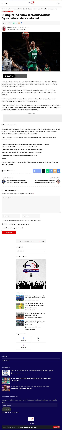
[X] (38, 339)
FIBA (33, 162)
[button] (56, 427)
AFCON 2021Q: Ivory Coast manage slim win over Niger (20, 155)
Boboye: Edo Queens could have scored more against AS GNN (30, 386)
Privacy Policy (23, 427)
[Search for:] (29, 241)
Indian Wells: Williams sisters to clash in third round (20, 147)
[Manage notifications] (58, 427)
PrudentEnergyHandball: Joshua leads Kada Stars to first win (22, 152)
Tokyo (3, 164)
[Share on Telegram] (16, 23)
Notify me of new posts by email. (13, 228)
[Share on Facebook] (9, 23)
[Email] (19, 23)
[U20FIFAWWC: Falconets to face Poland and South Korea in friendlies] (20, 323)
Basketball (5, 11)
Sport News (20, 76)
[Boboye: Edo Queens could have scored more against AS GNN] (6, 388)
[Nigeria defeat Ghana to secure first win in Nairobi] (20, 316)
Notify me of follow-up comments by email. (16, 224)
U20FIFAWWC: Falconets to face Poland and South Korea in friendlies (35, 322)
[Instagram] (23, 346)
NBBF (37, 162)
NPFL (37, 300)
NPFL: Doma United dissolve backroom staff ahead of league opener (32, 370)
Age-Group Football (32, 327)
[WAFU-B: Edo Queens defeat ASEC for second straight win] (20, 306)
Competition (30, 307)
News (11, 11)
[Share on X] (11, 23)
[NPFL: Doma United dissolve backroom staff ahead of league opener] (6, 373)
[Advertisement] (32, 118)
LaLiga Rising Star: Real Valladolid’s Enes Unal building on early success (26, 144)
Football (29, 300)
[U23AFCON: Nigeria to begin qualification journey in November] (6, 381)
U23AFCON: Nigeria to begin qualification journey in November (31, 378)
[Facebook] (23, 339)
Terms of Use (32, 427)
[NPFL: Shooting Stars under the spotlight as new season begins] (20, 298)
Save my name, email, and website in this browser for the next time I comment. (22, 220)
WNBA (11, 164)
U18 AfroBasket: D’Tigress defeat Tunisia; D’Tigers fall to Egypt (22, 149)
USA (7, 164)
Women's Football (30, 309)
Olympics (54, 162)
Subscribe (6, 409)
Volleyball (40, 317)
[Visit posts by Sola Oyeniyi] (4, 28)
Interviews (15, 388)
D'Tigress (19, 162)
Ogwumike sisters (45, 162)
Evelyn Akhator (27, 162)
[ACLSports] (31, 3)
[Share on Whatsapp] (14, 23)
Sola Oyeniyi (11, 27)
